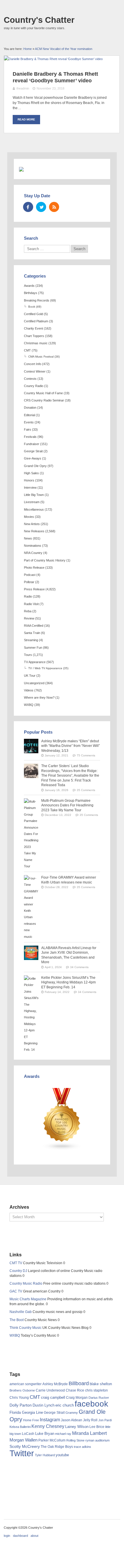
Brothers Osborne (22, 1390)
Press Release (34, 589)
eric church (64, 1405)
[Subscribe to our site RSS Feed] (54, 207)
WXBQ (28, 704)
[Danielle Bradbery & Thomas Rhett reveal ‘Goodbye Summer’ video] (53, 59)
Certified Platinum (36, 321)
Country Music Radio (26, 1283)
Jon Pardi (105, 1420)
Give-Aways (32, 458)
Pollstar (29, 582)
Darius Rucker (99, 1397)
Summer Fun (33, 647)
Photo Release (34, 567)
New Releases (34, 531)
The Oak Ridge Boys (57, 1447)
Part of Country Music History (44, 560)
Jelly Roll (90, 1420)
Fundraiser (31, 444)
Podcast (29, 574)
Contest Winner (35, 371)
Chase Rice (75, 1390)
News (28, 538)
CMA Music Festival (41, 356)
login (7, 1535)
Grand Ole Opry (35, 466)
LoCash (28, 1434)
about (34, 1535)
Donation (30, 407)
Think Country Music (26, 1328)
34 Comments (79, 967)
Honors (29, 480)
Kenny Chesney (47, 1426)
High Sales (31, 473)
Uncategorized (34, 683)
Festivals (30, 436)
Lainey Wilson (77, 1426)
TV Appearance (35, 662)
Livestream (32, 502)
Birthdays (30, 293)
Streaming (31, 640)
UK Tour (29, 675)
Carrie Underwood (50, 1390)
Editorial (29, 415)
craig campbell (53, 1398)
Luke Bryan (44, 1433)
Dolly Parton (21, 1405)
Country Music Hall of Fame (43, 393)
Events (29, 422)
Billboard (79, 1383)
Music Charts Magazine (28, 1299)
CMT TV (16, 1263)
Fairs (27, 429)
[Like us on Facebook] (28, 207)
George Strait (33, 451)
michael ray (63, 1433)
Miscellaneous (34, 509)
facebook (91, 1403)
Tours (28, 654)
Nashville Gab (21, 1312)
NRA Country (33, 553)
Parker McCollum (51, 1440)
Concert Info (32, 364)
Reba (27, 611)
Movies (29, 516)
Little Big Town (34, 494)
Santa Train (32, 633)
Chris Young (19, 1398)
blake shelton (101, 1384)
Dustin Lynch (44, 1405)
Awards (29, 285)
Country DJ (18, 1271)
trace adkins (82, 1446)
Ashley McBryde (55, 1384)
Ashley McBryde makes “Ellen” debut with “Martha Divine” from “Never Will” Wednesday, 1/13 (70, 746)
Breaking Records (36, 300)
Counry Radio (33, 386)
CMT (27, 350)
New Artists (32, 524)
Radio (28, 596)
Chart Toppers (34, 336)
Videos (28, 690)
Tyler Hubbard (45, 1455)
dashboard (20, 1535)
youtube (62, 1455)
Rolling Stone (75, 1440)
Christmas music (36, 343)
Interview (30, 487)
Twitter (22, 1453)
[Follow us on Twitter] (41, 207)
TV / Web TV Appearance (45, 668)
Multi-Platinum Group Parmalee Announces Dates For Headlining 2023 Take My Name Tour (67, 805)
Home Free (31, 1420)
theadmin (22, 88)
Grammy (71, 1412)
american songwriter (26, 1384)
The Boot (17, 1320)
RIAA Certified (33, 625)
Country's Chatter (39, 20)
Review (29, 618)
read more (26, 119)
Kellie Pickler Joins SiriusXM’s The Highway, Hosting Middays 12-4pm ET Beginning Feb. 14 (68, 982)
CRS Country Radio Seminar (44, 400)
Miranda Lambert (89, 1433)
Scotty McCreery (25, 1446)
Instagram (50, 1419)
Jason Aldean (71, 1420)
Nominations (32, 545)
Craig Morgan (77, 1397)
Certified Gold (33, 314)
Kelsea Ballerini (20, 1426)
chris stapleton (96, 1390)
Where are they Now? (39, 697)
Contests (30, 378)
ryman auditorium (97, 1440)
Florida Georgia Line (26, 1412)
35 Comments (86, 790)
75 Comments (86, 755)
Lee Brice (96, 1427)
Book (31, 306)
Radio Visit (31, 604)
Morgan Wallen (23, 1440)
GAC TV (16, 1291)
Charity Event (33, 328)
